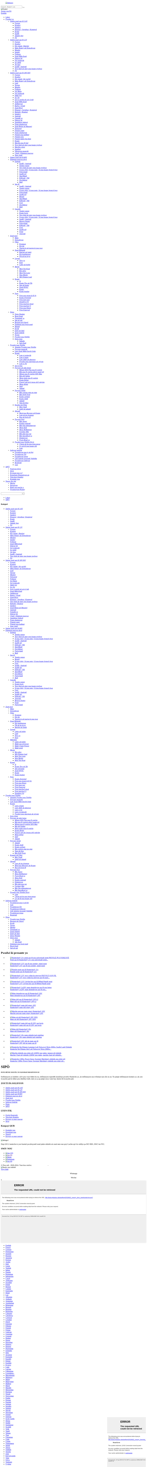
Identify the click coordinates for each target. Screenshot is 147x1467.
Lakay (8, 498)
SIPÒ (8, 500)
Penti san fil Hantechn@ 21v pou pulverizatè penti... (29, 960)
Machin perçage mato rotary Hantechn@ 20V (26, 1013)
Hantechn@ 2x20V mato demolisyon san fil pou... (28, 990)
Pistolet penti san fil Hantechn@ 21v (23, 972)
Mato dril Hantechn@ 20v (19, 1031)
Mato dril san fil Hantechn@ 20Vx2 (23, 1001)
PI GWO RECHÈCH (57, 1165)
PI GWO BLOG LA (39, 1165)
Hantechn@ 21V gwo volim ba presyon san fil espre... (30, 978)
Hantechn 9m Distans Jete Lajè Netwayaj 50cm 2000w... (30, 1049)
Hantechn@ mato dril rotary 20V (22, 1007)
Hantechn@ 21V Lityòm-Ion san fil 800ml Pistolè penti (30, 984)
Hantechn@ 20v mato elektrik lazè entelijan (26, 1037)
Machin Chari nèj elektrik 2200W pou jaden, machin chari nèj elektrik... (36, 1055)
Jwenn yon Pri (6, 11)
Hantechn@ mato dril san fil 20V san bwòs (25, 1025)
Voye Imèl (4, 1169)
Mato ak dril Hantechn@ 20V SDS (23, 1019)
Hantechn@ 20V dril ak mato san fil (23, 1043)
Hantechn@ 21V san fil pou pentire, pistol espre (27, 966)
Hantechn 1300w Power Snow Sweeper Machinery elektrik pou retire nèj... (37, 1061)
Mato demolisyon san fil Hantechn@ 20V (25, 995)
